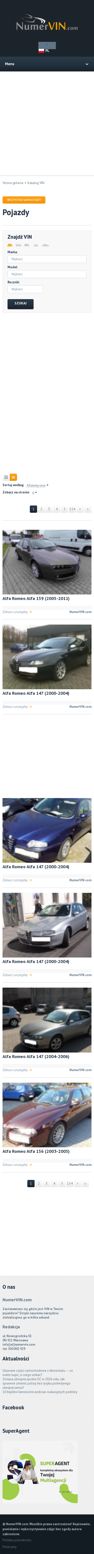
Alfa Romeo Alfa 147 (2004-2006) (36, 1056)
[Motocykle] (36, 245)
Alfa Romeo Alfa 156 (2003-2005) (36, 1151)
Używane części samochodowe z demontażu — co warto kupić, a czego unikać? (38, 1372)
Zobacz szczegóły (15, 612)
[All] (9, 245)
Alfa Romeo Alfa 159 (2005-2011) (36, 598)
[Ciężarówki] (27, 245)
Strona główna (13, 183)
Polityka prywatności (17, 1540)
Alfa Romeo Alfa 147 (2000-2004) (36, 693)
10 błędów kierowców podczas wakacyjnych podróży (40, 1392)
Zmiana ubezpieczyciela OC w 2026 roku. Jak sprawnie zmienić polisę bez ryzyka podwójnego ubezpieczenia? (36, 1383)
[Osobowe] (44, 245)
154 (72, 509)
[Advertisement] (47, 123)
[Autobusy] (18, 245)
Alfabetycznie (36, 486)
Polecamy (10, 1547)
